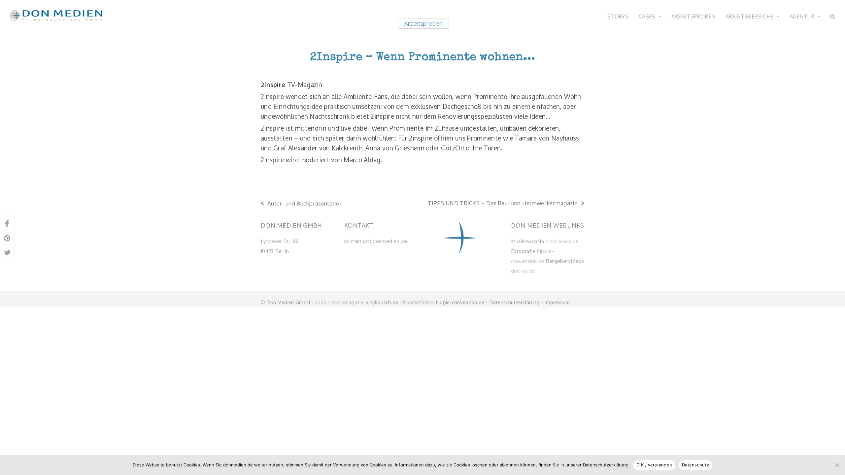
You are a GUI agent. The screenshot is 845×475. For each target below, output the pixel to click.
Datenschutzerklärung (515, 302)
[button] (832, 16)
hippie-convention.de (460, 302)
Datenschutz (695, 464)
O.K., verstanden (654, 464)
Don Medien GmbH (288, 302)
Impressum (557, 302)
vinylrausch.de (562, 241)
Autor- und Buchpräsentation (302, 204)
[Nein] (836, 465)
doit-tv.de (523, 271)
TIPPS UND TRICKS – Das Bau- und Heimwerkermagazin (503, 203)
